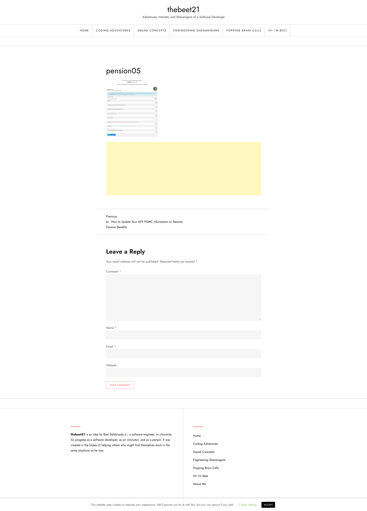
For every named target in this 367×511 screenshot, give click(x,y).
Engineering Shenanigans (196, 30)
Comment (113, 271)
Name (111, 328)
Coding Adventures (113, 30)
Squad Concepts (151, 30)
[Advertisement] (183, 168)
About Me (199, 484)
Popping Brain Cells (244, 30)
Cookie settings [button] (248, 505)
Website (111, 365)
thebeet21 (183, 9)
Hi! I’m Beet (277, 30)
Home (84, 30)
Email (111, 346)
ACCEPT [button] (268, 505)
